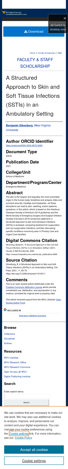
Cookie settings (19, 433)
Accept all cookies (34, 449)
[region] (34, 437)
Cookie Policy (23, 438)
